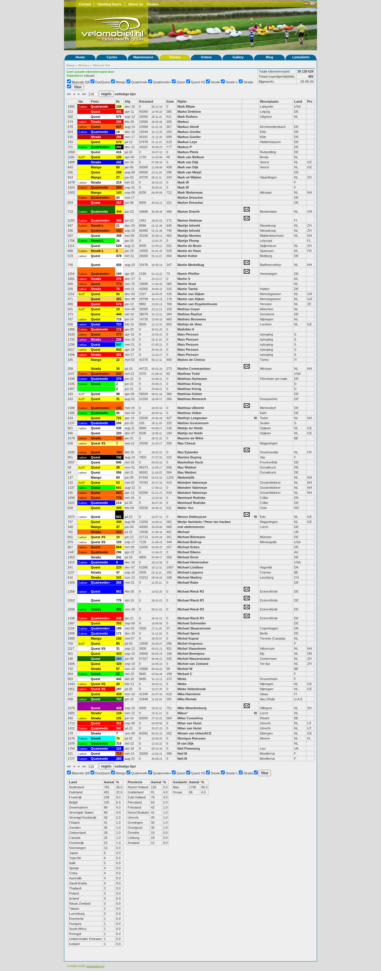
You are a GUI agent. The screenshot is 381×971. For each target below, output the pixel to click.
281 (118, 609)
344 (118, 211)
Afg (127, 101)
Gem (170, 101)
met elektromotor (190, 527)
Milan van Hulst (189, 723)
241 (118, 373)
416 (118, 152)
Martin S (183, 279)
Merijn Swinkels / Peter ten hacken (204, 522)
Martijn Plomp (188, 240)
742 (118, 457)
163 (118, 202)
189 (118, 628)
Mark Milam (186, 106)
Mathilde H (185, 329)
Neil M (182, 753)
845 (118, 462)
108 (118, 106)
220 (118, 433)
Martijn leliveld (188, 225)
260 (118, 658)
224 (118, 532)
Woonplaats (269, 101)
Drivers (174, 57)
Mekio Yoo (185, 508)
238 (118, 618)
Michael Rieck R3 (190, 591)
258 (118, 172)
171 (118, 633)
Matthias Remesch (191, 399)
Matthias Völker (189, 413)
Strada (248, 82)
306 (118, 220)
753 (118, 324)
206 (118, 423)
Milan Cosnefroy (190, 718)
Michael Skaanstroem (194, 628)
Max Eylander (187, 452)
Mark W (183, 182)
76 (118, 289)
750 (118, 452)
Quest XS (198, 82)
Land (298, 101)
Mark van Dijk (187, 162)
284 (118, 187)
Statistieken (74, 75)
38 (118, 467)
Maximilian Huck (190, 462)
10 (118, 309)
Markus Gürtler (189, 132)
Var (80, 101)
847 (118, 344)
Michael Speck (188, 633)
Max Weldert (186, 467)
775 (118, 600)
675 (118, 116)
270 (118, 279)
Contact (85, 4)
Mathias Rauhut (189, 314)
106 (118, 638)
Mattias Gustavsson (193, 423)
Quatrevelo (139, 82)
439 (118, 694)
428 (118, 708)
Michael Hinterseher (192, 562)
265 (118, 582)
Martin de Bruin (189, 246)
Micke (181, 679)
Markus (183, 121)
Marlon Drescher (190, 197)
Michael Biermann (191, 537)
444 (118, 314)
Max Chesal (186, 443)
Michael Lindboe (190, 567)
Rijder (182, 101)
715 (118, 319)
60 (118, 167)
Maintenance (143, 57)
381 (118, 299)
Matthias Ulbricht (190, 408)
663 (118, 492)
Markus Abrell (188, 127)
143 (118, 192)
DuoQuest (102, 82)
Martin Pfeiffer (188, 273)
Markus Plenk (187, 152)
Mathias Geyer (188, 309)
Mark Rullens (187, 116)
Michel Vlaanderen (191, 648)
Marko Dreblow (189, 111)
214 (118, 182)
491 (118, 111)
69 (118, 477)
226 (118, 339)
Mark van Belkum (190, 157)
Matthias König (189, 384)
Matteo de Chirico (191, 359)
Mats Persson (188, 334)
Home (80, 57)
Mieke (181, 684)
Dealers (153, 4)
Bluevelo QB (81, 82)
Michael (183, 532)
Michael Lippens (190, 572)
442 (118, 679)
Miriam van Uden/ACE (194, 733)
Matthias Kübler (189, 394)
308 (118, 235)
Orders (206, 57)
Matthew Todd (188, 373)
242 (118, 162)
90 (118, 294)
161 (118, 577)
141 (118, 408)
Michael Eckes (188, 547)
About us (135, 4)
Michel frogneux (190, 643)
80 (118, 643)
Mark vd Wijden (189, 177)
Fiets (95, 101)
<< (69, 94)
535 (118, 428)
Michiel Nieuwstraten (193, 658)
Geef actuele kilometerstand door (90, 71)
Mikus (182, 713)
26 (118, 240)
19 (118, 132)
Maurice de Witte (190, 438)
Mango (121, 82)
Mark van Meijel (189, 172)
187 (118, 689)
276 (118, 378)
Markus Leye (187, 142)
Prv (309, 101)
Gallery (237, 57)
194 (118, 273)
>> (84, 94)
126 (118, 157)
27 (118, 177)
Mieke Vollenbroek (191, 689)
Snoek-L (232, 82)
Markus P (184, 147)
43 (118, 197)
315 (118, 743)
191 (118, 718)
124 (118, 713)
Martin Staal (186, 284)
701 (118, 418)
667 (118, 127)
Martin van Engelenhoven (197, 304)
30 (118, 368)
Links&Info (301, 57)
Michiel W (184, 669)
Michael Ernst (188, 557)
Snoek (215, 82)
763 (118, 699)
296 (118, 121)
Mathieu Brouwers (191, 319)
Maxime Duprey (189, 457)
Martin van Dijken (190, 294)
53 (118, 482)
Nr (118, 101)
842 (118, 349)
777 (118, 334)
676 (118, 142)
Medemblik (185, 477)
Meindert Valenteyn (192, 482)
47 (118, 527)
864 (118, 547)
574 (118, 304)
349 (118, 522)
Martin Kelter (187, 256)
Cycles (112, 57)
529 (118, 246)
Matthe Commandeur (193, 368)
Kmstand (146, 101)
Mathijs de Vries (189, 324)
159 (118, 542)
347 (118, 728)
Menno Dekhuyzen (192, 517)
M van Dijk (185, 743)
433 (118, 653)
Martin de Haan (189, 251)
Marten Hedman (189, 220)
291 (118, 147)
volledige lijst (125, 94)
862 (118, 591)
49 (118, 684)
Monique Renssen (191, 738)
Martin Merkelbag (190, 265)
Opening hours (109, 4)
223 (118, 567)
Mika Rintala (186, 699)
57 (118, 669)
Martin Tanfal (187, 289)
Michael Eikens (189, 552)
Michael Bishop (189, 542)
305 (118, 438)
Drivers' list (101, 65)
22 (118, 359)
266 (118, 137)
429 (118, 663)
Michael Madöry (189, 577)
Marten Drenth (188, 211)
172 (118, 329)
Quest (181, 82)
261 (118, 354)
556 (118, 472)
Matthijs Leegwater (192, 418)
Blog (269, 57)
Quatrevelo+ (162, 82)
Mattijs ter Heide (190, 428)
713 (118, 753)
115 (118, 748)
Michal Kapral (188, 638)
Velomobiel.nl (95, 966)
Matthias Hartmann (192, 378)
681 (118, 487)
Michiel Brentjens (190, 653)
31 (118, 399)
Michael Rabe (187, 582)
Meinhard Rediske (191, 497)
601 (118, 517)
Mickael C (184, 674)
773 (118, 284)
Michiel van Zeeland (192, 663)
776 (118, 497)
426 (118, 265)
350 (118, 623)
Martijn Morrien (189, 235)
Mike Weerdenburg (192, 708)
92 (118, 413)
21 (118, 225)
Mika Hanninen (189, 694)
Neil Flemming (188, 748)
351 (118, 723)
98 (118, 394)
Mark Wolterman (190, 192)
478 (118, 256)
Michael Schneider (191, 623)
